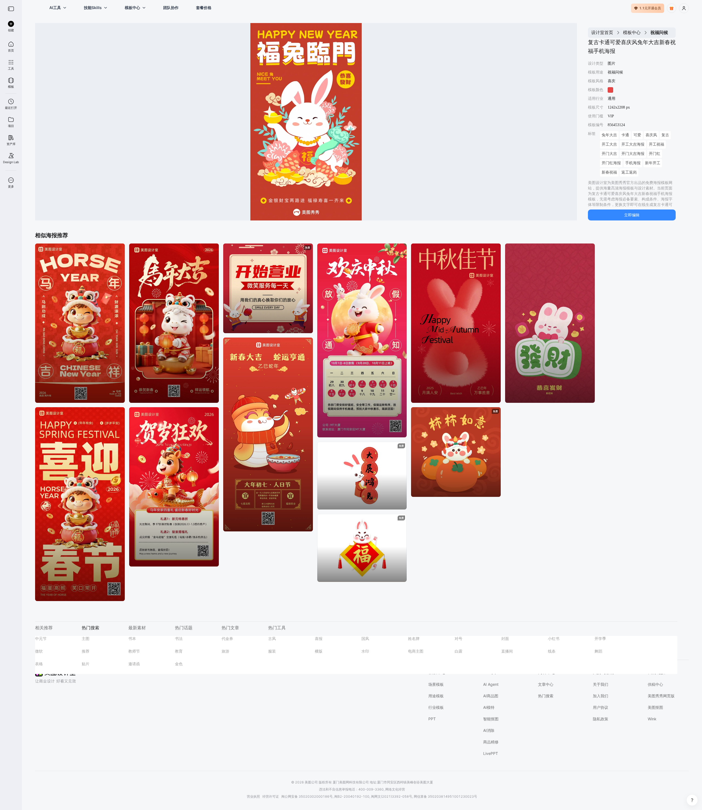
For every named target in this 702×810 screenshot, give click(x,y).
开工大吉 (609, 144)
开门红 (654, 154)
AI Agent (491, 684)
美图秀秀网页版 (661, 695)
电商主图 (415, 651)
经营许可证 (270, 796)
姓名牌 (414, 638)
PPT (432, 718)
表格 (39, 663)
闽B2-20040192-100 (351, 796)
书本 (132, 638)
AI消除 (488, 730)
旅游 (225, 651)
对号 (458, 638)
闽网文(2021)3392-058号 (391, 796)
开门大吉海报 (632, 154)
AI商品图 (490, 695)
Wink (652, 718)
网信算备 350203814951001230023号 (445, 796)
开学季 (600, 638)
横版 (318, 651)
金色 (179, 663)
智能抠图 (491, 718)
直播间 (507, 651)
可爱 (637, 135)
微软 (39, 651)
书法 (179, 638)
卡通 (625, 135)
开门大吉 (609, 154)
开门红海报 (611, 163)
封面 (505, 638)
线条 (552, 651)
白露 (458, 651)
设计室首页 (602, 32)
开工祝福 (656, 144)
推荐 (85, 651)
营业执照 (253, 796)
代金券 (227, 638)
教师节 (134, 651)
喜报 (318, 638)
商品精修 (491, 742)
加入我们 (600, 695)
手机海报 (633, 163)
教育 (179, 651)
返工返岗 (629, 172)
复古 (665, 135)
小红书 (553, 638)
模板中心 (632, 32)
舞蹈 (598, 651)
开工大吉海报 (632, 144)
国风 (365, 638)
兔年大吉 (609, 135)
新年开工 (652, 163)
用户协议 (600, 707)
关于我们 (600, 684)
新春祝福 (609, 172)
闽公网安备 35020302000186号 (307, 796)
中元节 (41, 638)
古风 (272, 638)
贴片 (85, 663)
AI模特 (488, 707)
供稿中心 (655, 684)
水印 (365, 651)
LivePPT (490, 753)
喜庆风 (651, 135)
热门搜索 (545, 695)
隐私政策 (600, 718)
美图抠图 (655, 707)
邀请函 (134, 663)
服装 (272, 651)
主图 (85, 638)
